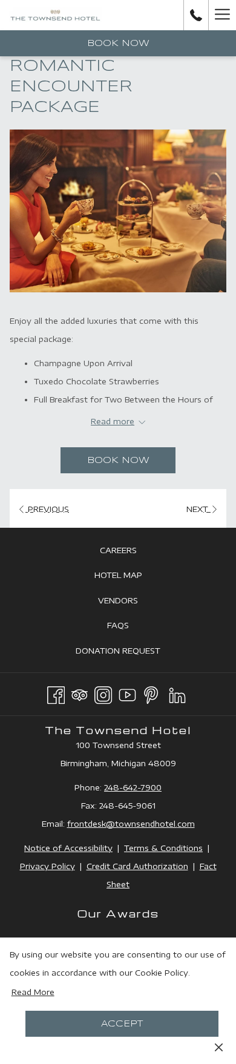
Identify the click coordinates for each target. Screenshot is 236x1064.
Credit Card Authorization (137, 866)
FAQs (131, 628)
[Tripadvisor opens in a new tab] (79, 693)
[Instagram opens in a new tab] (103, 693)
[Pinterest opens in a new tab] (151, 693)
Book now (118, 43)
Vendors (131, 603)
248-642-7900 (133, 787)
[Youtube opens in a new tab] (127, 693)
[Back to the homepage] (55, 15)
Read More (32, 992)
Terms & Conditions (163, 848)
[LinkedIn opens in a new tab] (177, 693)
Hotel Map (131, 578)
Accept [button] (122, 1024)
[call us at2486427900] (196, 15)
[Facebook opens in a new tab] (56, 693)
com (186, 824)
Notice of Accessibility (68, 848)
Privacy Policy (47, 866)
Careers (132, 553)
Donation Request (132, 653)
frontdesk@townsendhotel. (122, 824)
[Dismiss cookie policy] (218, 1046)
